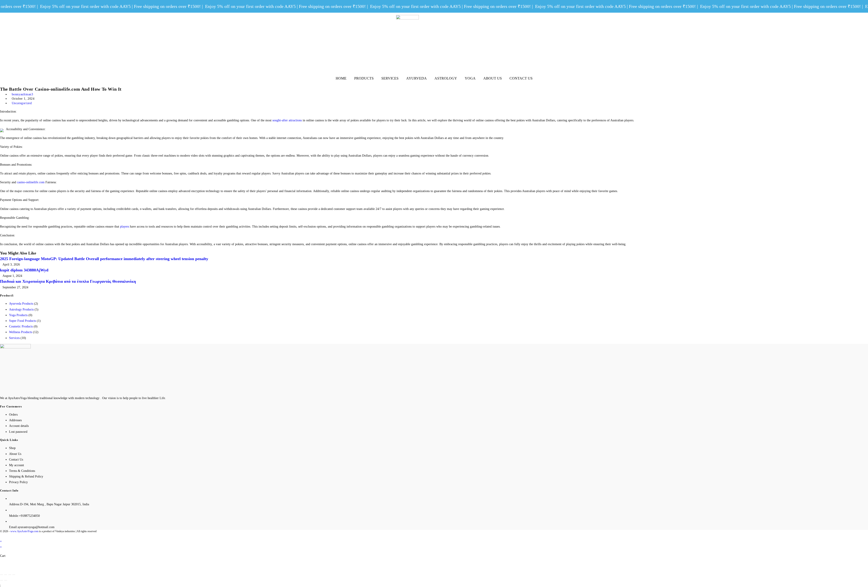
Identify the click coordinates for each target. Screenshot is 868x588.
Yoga (470, 78)
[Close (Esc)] (1, 574)
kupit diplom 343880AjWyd (24, 270)
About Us (492, 78)
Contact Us (521, 78)
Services (390, 78)
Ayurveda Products (21, 303)
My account (16, 465)
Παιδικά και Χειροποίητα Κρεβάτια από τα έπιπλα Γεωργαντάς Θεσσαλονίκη (68, 281)
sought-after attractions (287, 120)
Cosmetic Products (21, 326)
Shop (12, 448)
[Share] (5, 574)
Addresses (15, 420)
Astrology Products (21, 309)
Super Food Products (22, 320)
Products (364, 78)
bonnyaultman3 (22, 94)
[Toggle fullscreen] (9, 574)
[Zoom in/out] (13, 574)
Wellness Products (20, 332)
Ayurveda (416, 78)
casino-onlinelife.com (31, 182)
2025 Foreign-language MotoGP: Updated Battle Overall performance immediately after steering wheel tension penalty (104, 258)
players (124, 226)
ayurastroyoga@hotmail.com (36, 527)
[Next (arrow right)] (5, 580)
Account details (19, 426)
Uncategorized (22, 103)
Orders (13, 414)
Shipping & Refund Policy (26, 476)
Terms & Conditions (22, 471)
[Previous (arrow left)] (1, 580)
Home (341, 78)
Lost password (18, 431)
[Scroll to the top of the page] (1, 535)
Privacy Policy (18, 482)
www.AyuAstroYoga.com (24, 531)
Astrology (445, 78)
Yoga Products (18, 315)
